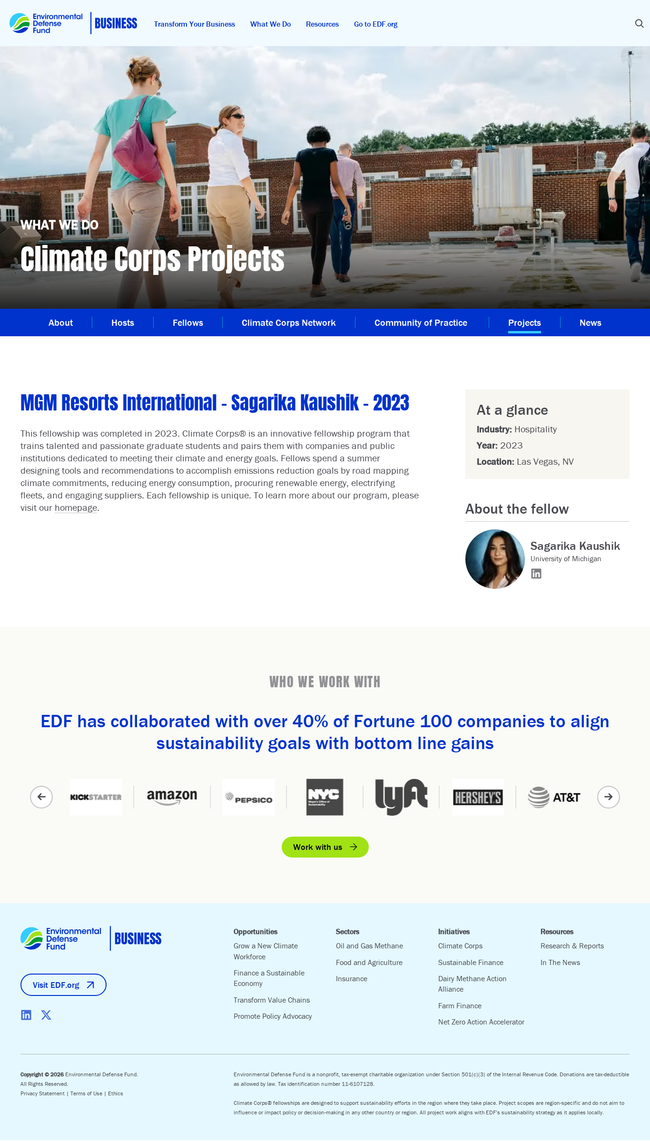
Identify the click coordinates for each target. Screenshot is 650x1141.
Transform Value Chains (272, 999)
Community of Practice (422, 322)
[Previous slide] (41, 797)
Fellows (188, 322)
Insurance (351, 978)
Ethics (115, 1093)
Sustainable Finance (470, 962)
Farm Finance (460, 1005)
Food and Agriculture (369, 962)
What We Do (270, 24)
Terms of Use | (89, 1093)
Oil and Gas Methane (369, 945)
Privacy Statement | (45, 1093)
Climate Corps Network (289, 322)
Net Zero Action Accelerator (481, 1021)
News (590, 322)
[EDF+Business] (73, 23)
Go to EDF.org (375, 24)
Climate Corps (460, 945)
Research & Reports (572, 945)
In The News (560, 962)
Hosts (122, 322)
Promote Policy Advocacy (273, 1016)
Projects (524, 322)
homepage (76, 507)
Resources (322, 24)
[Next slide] (608, 797)
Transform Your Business (194, 24)
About (61, 322)
